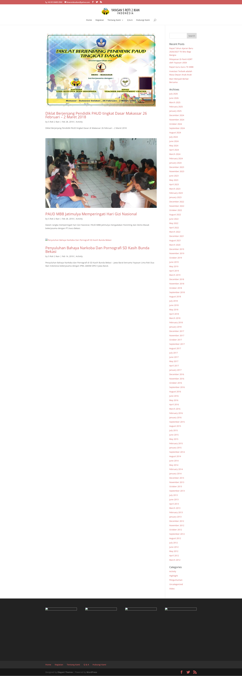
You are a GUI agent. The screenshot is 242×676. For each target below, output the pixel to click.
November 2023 (176, 171)
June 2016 (174, 396)
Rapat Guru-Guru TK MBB (181, 67)
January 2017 (175, 370)
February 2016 (176, 413)
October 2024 (175, 124)
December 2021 (176, 236)
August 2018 (175, 296)
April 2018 (174, 314)
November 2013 (176, 482)
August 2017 (175, 348)
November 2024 (176, 119)
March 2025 (174, 102)
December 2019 (176, 249)
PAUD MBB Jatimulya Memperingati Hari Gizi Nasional (91, 213)
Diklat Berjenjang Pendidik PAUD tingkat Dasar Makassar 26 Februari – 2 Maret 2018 (96, 115)
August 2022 (175, 214)
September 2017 (177, 344)
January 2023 (175, 197)
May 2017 (173, 361)
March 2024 (174, 154)
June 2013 (174, 499)
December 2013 (176, 478)
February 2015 (176, 443)
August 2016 (175, 391)
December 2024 (176, 115)
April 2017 (174, 365)
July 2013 (173, 495)
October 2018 (175, 288)
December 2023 (176, 167)
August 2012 (175, 538)
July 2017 (173, 352)
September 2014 (177, 452)
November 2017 (176, 335)
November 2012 (176, 525)
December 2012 (176, 521)
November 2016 (176, 378)
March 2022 (174, 231)
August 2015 (175, 426)
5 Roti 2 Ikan (54, 121)
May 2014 (173, 465)
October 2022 (175, 210)
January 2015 (175, 447)
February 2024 (176, 158)
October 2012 (175, 529)
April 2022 (174, 227)
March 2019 (174, 275)
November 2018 (176, 283)
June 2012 (174, 547)
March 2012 (174, 560)
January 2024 (175, 162)
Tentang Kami (114, 20)
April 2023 (174, 184)
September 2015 (177, 421)
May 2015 (173, 439)
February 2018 (176, 322)
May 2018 (173, 309)
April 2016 (174, 404)
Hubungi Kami (143, 20)
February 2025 (176, 106)
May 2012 (173, 551)
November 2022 (176, 206)
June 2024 (174, 141)
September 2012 (177, 534)
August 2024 (175, 132)
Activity (79, 121)
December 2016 (176, 374)
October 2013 (175, 486)
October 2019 (175, 257)
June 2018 (174, 305)
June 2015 (174, 434)
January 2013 (175, 516)
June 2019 (174, 262)
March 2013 (174, 508)
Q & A (129, 20)
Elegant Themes (65, 672)
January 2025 (175, 111)
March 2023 (174, 188)
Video (171, 588)
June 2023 (174, 175)
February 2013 (176, 512)
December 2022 (176, 201)
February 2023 (176, 193)
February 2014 (176, 469)
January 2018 (175, 326)
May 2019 (173, 266)
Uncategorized (176, 584)
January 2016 (175, 417)
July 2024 (173, 137)
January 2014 (175, 473)
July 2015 (173, 430)
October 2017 (175, 339)
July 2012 (173, 542)
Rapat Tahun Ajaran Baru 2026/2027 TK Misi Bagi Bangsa (181, 51)
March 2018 (174, 318)
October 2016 (175, 383)
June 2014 (174, 460)
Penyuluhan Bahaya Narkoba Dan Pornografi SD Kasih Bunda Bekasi (97, 249)
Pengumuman (175, 580)
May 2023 (173, 180)
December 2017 (176, 331)
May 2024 (173, 145)
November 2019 (176, 253)
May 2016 (173, 400)
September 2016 (177, 387)
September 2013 (177, 490)
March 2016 (174, 408)
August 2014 (175, 456)
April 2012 (174, 555)
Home (89, 20)
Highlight (173, 575)
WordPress (92, 672)
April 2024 (174, 149)
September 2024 (177, 128)
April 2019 (174, 270)
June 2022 (174, 219)
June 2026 (174, 98)
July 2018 (173, 301)
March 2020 (174, 244)
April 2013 (174, 503)
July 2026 (173, 93)
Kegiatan (100, 20)
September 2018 (177, 292)
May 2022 (173, 223)
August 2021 (175, 240)
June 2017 (174, 357)
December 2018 (176, 279)
